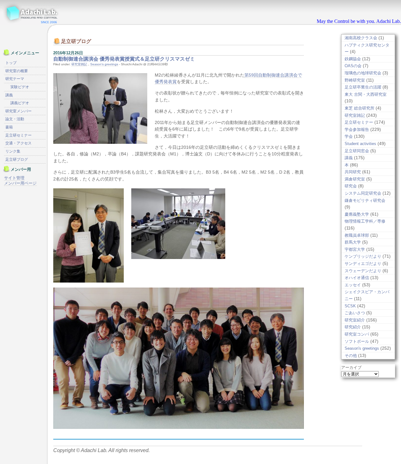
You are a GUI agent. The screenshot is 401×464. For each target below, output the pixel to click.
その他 (351, 355)
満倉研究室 (355, 179)
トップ (11, 63)
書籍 (9, 127)
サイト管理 (14, 177)
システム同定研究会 (363, 193)
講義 (349, 157)
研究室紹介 (355, 320)
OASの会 (353, 65)
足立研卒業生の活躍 (363, 87)
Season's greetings (104, 64)
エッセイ (353, 285)
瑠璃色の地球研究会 (363, 73)
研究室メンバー (18, 111)
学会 (349, 136)
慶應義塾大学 (357, 214)
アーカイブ (351, 367)
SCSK (350, 306)
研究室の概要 (16, 71)
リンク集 (12, 151)
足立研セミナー (359, 122)
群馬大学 (353, 242)
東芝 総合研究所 (359, 108)
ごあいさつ (355, 312)
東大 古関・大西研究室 (366, 94)
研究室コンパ (357, 334)
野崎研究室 (355, 80)
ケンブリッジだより (363, 256)
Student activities (360, 143)
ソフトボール (357, 341)
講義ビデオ (19, 103)
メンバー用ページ (20, 183)
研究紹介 (353, 327)
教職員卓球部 (357, 235)
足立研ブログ (16, 159)
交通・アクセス (18, 143)
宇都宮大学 (355, 249)
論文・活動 (14, 119)
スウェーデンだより (363, 270)
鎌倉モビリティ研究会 (365, 200)
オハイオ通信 (357, 277)
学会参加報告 (357, 129)
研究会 (351, 186)
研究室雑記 (79, 64)
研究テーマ (14, 79)
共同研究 (353, 172)
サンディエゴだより (363, 263)
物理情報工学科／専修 (365, 221)
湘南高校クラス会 (361, 37)
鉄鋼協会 (353, 59)
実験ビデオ (19, 87)
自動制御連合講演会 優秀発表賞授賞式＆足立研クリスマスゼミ (124, 59)
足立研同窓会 (357, 150)
